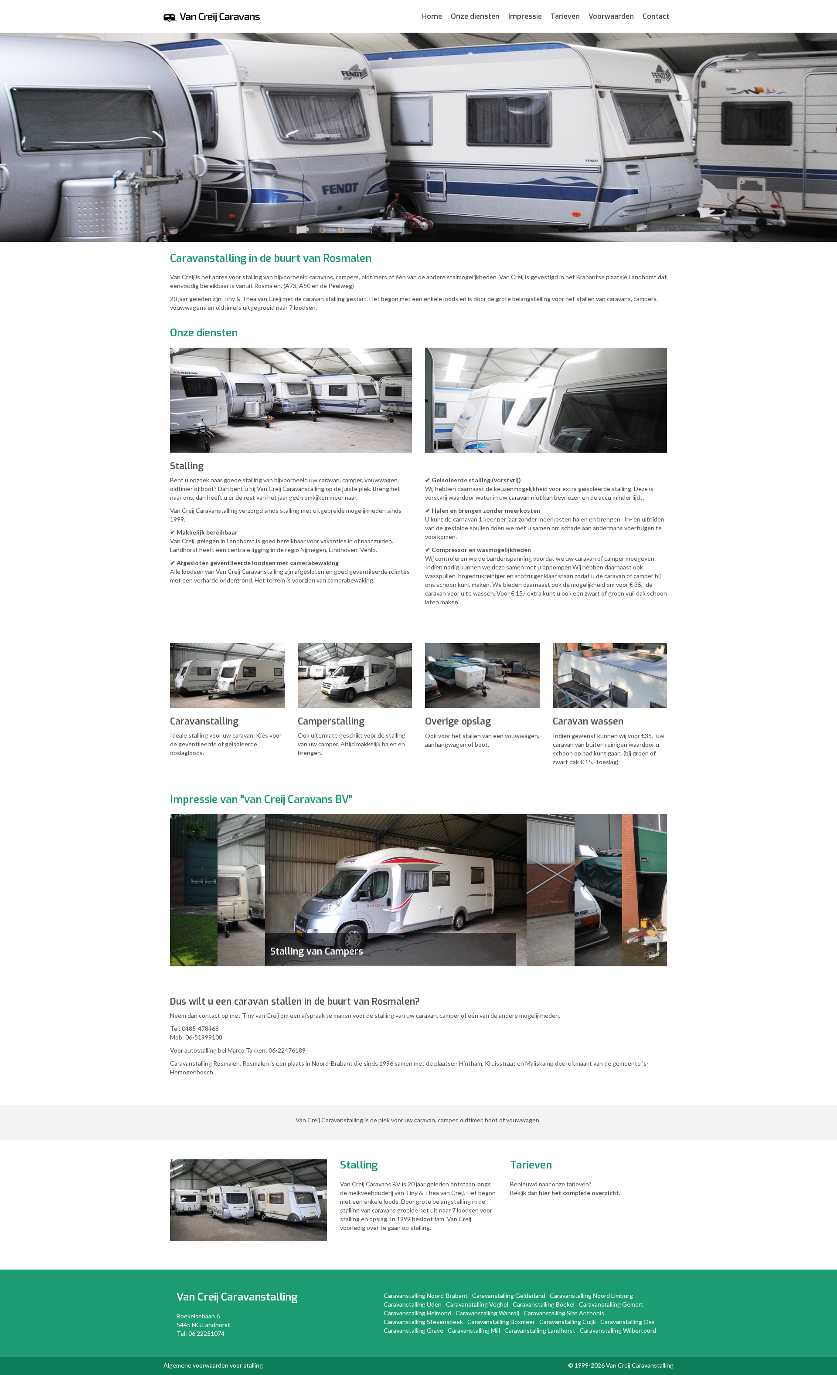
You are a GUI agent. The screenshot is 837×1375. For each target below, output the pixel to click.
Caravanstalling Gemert (611, 1304)
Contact (656, 16)
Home (432, 16)
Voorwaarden (611, 16)
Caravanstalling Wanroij (487, 1313)
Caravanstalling (259, 1297)
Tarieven (565, 16)
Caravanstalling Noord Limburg (591, 1295)
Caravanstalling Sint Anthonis (564, 1313)
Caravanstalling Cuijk (567, 1321)
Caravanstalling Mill (474, 1330)
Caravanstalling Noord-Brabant (426, 1295)
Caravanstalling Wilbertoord (618, 1330)
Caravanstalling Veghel (477, 1304)
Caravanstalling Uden (413, 1304)
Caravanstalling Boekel (544, 1304)
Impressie (525, 16)
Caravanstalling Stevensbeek (423, 1321)
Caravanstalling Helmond (417, 1313)
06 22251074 (206, 1333)
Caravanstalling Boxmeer (501, 1321)
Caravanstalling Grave (413, 1330)
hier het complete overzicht (579, 1192)
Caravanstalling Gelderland (508, 1295)
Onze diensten (475, 16)
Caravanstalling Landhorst (539, 1330)
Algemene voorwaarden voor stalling (213, 1365)
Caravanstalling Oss (627, 1321)
